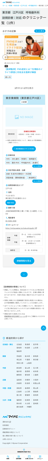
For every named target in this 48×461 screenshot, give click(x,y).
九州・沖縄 (7, 400)
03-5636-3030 (11, 221)
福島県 (19, 351)
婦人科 (8, 77)
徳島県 (35, 391)
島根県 (27, 388)
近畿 (4, 380)
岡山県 (35, 388)
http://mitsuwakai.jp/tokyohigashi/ (20, 228)
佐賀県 (27, 400)
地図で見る (10, 203)
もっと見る (40, 31)
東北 (11, 344)
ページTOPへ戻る (43, 328)
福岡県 (19, 400)
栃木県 (27, 356)
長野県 (27, 371)
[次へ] (42, 57)
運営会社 (6, 422)
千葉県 (27, 359)
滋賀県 (19, 380)
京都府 (27, 380)
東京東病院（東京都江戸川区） (24, 98)
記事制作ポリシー (9, 429)
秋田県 (27, 347)
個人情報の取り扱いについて (13, 436)
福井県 (19, 371)
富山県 (27, 368)
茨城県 (19, 356)
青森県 (27, 344)
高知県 (35, 395)
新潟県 (19, 368)
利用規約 (6, 425)
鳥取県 (19, 388)
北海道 (5, 344)
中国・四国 (7, 388)
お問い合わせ (7, 439)
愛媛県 (27, 395)
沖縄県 (29, 407)
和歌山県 (36, 383)
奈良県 (27, 383)
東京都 (35, 359)
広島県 (19, 391)
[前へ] (5, 57)
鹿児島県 (20, 407)
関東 (4, 356)
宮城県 (19, 347)
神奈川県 (20, 363)
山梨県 (29, 363)
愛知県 (27, 375)
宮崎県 (35, 403)
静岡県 (19, 375)
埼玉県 (19, 359)
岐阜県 (35, 371)
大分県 (27, 403)
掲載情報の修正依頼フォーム (14, 316)
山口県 (27, 391)
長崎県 (35, 400)
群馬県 (35, 356)
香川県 (19, 395)
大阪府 (35, 380)
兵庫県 (19, 383)
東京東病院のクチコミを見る (25, 149)
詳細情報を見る (24, 260)
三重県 (35, 375)
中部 (4, 368)
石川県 (35, 368)
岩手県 (35, 344)
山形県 (35, 347)
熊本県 (19, 403)
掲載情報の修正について (11, 432)
